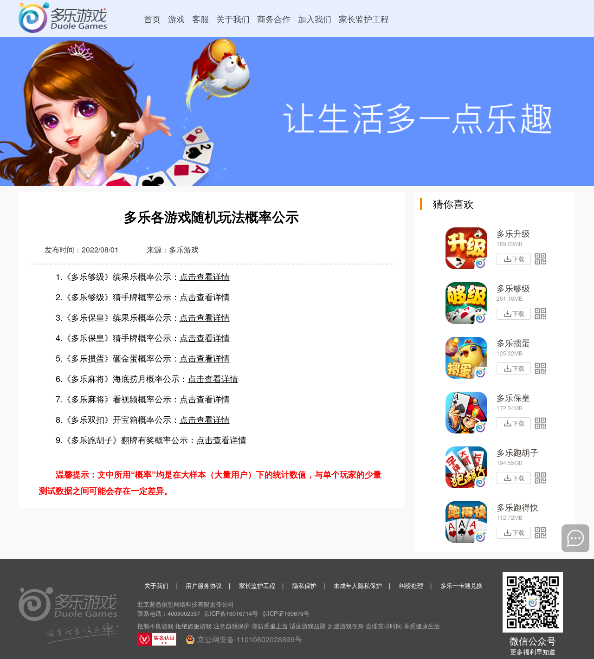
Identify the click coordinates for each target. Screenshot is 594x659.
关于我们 (156, 585)
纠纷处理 (411, 585)
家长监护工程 (257, 585)
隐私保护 (304, 585)
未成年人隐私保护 (358, 585)
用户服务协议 (204, 585)
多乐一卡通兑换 (461, 585)
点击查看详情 (205, 276)
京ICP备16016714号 (231, 613)
